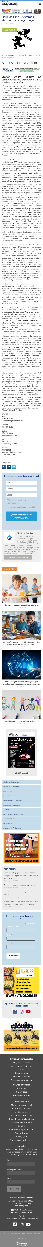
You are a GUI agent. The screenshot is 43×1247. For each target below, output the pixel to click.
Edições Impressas (21, 1062)
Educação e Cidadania (11, 787)
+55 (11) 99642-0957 (23, 1210)
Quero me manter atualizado (22, 516)
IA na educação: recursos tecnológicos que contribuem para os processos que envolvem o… (21, 683)
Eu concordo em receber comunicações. (17, 501)
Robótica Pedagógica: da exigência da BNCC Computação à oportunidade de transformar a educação (21, 876)
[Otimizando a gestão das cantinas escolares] (21, 588)
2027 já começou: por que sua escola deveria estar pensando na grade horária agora (21, 902)
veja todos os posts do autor (18, 557)
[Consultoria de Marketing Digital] (21, 1243)
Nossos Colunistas (21, 1095)
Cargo (9, 943)
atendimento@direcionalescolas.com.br (22, 1219)
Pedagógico (7, 823)
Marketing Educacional (11, 782)
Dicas (21, 1069)
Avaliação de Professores (12, 828)
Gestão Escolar (8, 791)
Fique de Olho (21, 1073)
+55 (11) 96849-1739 (23, 1212)
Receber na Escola (21, 1076)
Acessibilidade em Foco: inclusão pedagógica (21, 721)
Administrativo (8, 819)
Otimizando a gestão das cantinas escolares (21, 605)
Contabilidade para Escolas (13, 814)
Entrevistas (21, 1092)
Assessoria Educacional (11, 805)
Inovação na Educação (11, 796)
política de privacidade (27, 507)
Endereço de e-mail (14, 926)
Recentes (21, 1088)
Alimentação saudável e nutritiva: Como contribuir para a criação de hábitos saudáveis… (22, 643)
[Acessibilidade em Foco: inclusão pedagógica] (21, 704)
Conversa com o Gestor (21, 1066)
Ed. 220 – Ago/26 (21, 773)
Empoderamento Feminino (12, 800)
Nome (9, 935)
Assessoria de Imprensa (21, 1080)
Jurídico (6, 810)
